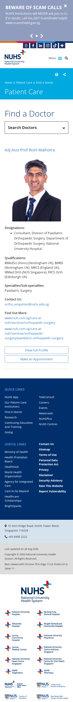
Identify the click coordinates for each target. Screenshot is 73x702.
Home (8, 82)
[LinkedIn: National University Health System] (40, 45)
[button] (57, 74)
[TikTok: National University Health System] (55, 45)
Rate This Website (51, 486)
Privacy (44, 469)
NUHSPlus (45, 419)
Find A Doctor (13, 412)
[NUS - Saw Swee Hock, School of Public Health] (53, 696)
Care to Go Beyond (17, 491)
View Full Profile (36, 350)
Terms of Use (48, 455)
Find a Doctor (44, 82)
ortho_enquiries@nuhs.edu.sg (27, 304)
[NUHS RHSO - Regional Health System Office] (21, 684)
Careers (44, 402)
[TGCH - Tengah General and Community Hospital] (53, 626)
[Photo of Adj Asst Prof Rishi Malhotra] (36, 189)
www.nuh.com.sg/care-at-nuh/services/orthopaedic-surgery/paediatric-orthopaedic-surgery (34, 333)
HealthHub (12, 467)
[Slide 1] (37, 36)
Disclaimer (46, 475)
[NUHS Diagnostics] (21, 673)
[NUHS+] (62, 45)
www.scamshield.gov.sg (22, 23)
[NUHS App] (26, 45)
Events (43, 408)
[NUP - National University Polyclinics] (53, 638)
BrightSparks (13, 506)
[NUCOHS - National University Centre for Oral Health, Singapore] (53, 661)
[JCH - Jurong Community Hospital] (21, 638)
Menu (53, 58)
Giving (9, 432)
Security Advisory (50, 480)
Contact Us (46, 444)
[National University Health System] (15, 57)
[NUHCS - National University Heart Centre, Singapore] (21, 661)
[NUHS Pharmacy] (53, 673)
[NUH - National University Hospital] (21, 614)
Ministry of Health (16, 452)
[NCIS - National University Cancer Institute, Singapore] (53, 649)
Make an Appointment (36, 359)
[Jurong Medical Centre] (21, 649)
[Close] (65, 6)
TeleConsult (46, 397)
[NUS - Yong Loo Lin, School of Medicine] (53, 684)
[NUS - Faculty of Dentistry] (21, 696)
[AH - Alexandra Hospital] (21, 626)
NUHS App (11, 397)
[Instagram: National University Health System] (48, 45)
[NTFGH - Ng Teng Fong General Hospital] (53, 614)
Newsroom (46, 413)
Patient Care (24, 82)
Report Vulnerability (52, 491)
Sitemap (44, 449)
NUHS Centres (48, 424)
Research (11, 417)
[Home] (36, 592)
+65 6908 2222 (17, 536)
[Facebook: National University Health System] (33, 45)
